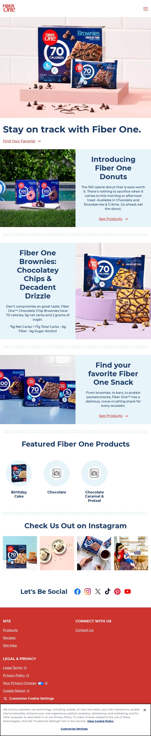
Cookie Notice (16, 691)
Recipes (9, 638)
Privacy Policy (16, 675)
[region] (75, 720)
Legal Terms (14, 668)
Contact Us (84, 630)
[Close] (144, 710)
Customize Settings (74, 728)
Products (10, 630)
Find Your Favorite (19, 141)
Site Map (10, 645)
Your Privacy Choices (25, 683)
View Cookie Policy (100, 721)
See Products (110, 219)
